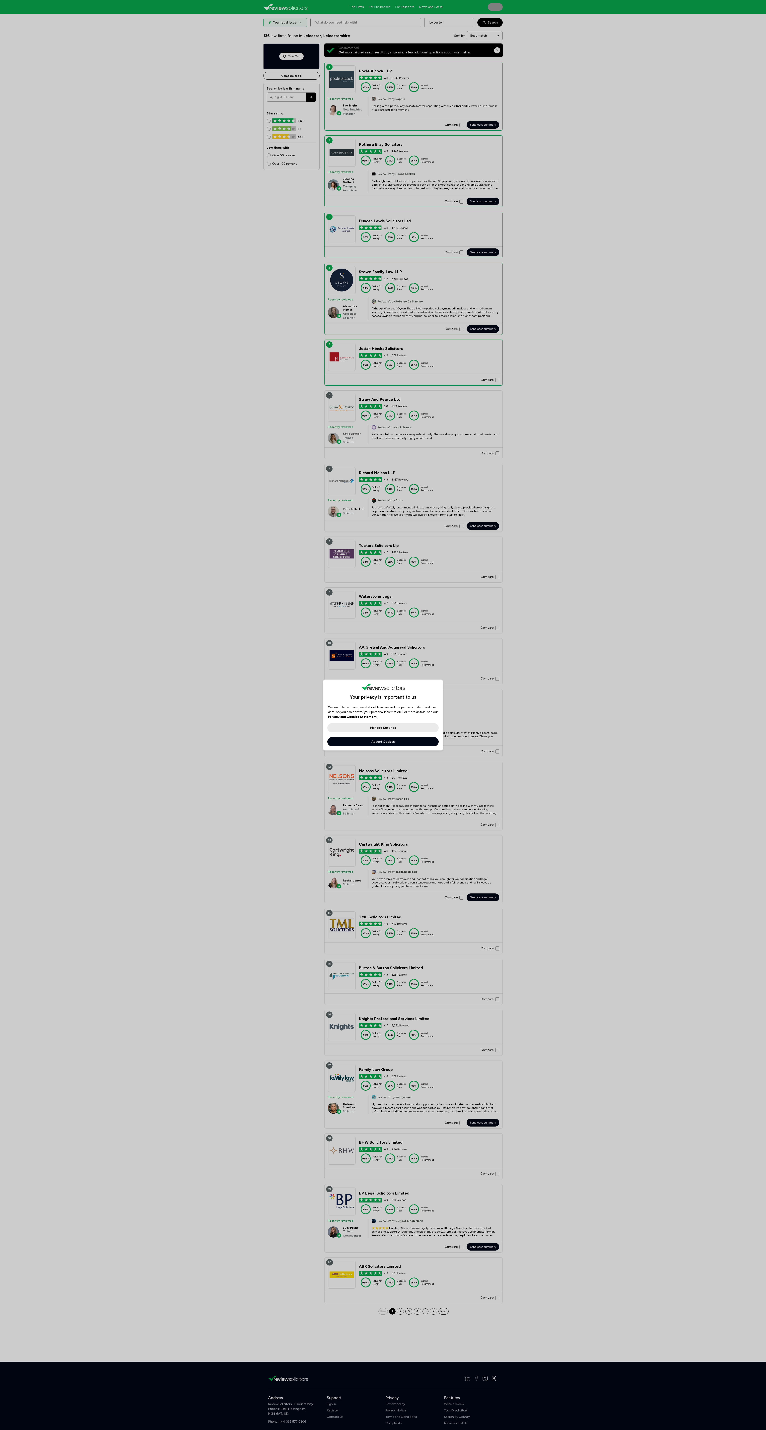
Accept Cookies (383, 742)
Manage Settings (383, 728)
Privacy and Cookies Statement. (352, 717)
